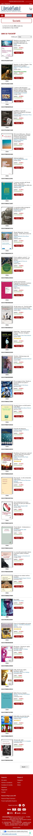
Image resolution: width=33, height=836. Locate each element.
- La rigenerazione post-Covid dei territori (22, 259)
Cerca (29, 15)
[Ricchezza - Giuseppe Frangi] (7, 654)
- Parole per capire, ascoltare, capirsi (22, 647)
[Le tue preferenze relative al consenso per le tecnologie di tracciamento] (30, 833)
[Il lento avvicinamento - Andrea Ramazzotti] (7, 290)
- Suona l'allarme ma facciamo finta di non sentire (23, 454)
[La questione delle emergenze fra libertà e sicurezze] (7, 216)
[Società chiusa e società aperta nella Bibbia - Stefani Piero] (7, 413)
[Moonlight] (7, 607)
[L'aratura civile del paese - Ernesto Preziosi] (7, 95)
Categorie (20, 780)
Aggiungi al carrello (19, 53)
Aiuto (30, 3)
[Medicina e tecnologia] (7, 48)
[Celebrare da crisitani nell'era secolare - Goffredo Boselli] (7, 583)
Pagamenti (4, 789)
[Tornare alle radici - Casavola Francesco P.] (7, 747)
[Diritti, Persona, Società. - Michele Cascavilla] (7, 700)
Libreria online (16, 827)
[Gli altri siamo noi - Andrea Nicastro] (7, 315)
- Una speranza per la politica (23, 65)
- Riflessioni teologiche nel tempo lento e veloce (22, 112)
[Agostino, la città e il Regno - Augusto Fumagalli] (7, 72)
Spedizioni (4, 787)
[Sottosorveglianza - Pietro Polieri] (7, 166)
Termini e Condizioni (6, 782)
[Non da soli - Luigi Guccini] (7, 485)
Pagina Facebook (20, 805)
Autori (18, 782)
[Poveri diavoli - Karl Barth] (7, 535)
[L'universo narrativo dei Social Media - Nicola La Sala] (7, 191)
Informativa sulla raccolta (9, 834)
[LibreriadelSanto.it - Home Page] (11, 9)
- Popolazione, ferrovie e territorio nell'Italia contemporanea (22, 283)
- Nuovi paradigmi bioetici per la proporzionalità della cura (22, 42)
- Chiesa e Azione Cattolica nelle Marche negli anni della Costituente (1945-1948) (22, 89)
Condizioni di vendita (6, 785)
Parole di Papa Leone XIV (8, 795)
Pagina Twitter (23, 805)
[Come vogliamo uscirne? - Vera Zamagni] (7, 265)
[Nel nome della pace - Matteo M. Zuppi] (7, 141)
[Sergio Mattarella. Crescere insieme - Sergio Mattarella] (7, 241)
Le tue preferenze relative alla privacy (17, 831)
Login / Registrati (5, 3)
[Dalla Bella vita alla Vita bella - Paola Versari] (7, 723)
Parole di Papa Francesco (8, 798)
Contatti (3, 792)
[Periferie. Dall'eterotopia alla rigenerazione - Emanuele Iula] (7, 365)
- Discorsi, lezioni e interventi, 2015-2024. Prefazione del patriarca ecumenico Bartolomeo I (22, 136)
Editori (19, 785)
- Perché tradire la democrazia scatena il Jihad (23, 307)
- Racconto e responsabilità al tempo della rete (23, 184)
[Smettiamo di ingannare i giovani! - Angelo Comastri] (7, 461)
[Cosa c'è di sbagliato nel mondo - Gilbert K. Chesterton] (7, 631)
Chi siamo (4, 780)
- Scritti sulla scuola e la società (22, 234)
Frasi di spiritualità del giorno (9, 801)
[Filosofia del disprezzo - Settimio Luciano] (7, 436)
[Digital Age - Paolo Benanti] (7, 340)
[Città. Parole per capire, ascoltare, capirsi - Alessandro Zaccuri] (7, 677)
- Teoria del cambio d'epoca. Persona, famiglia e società (22, 333)
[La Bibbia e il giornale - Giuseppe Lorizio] (7, 118)
